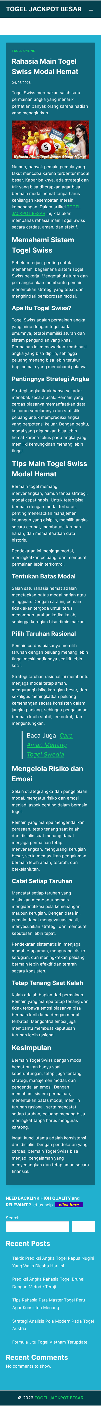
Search (13, 1217)
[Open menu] (90, 9)
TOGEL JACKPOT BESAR (59, 1397)
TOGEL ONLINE (23, 51)
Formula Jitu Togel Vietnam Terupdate (50, 1342)
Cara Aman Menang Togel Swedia (50, 745)
